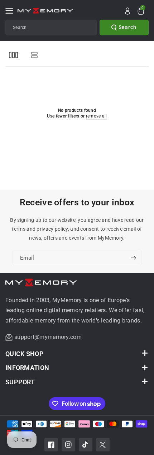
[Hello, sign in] (127, 11)
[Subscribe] (133, 258)
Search (127, 27)
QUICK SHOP (24, 354)
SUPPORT (20, 382)
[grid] (13, 55)
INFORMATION (27, 367)
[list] (34, 55)
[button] (11, 11)
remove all (96, 116)
